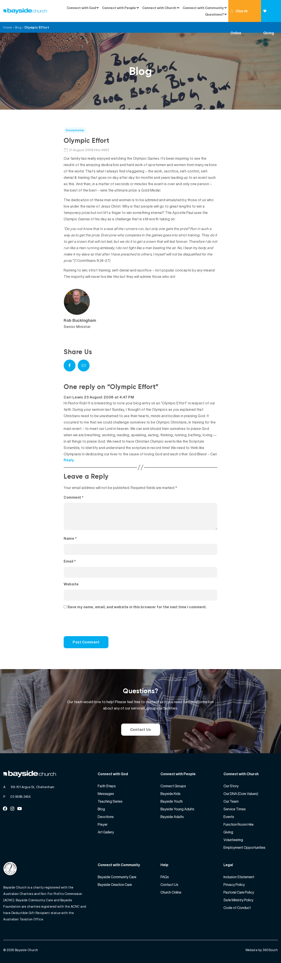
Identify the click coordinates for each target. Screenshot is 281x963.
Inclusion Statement (238, 877)
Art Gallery (106, 832)
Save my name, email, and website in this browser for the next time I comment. (137, 607)
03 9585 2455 (20, 796)
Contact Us (140, 729)
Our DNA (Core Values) (240, 793)
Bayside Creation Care (115, 884)
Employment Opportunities (244, 847)
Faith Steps (107, 786)
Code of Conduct (237, 907)
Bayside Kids (170, 793)
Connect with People (119, 8)
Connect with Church (159, 8)
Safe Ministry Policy (238, 900)
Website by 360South (261, 950)
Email (70, 561)
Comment (74, 497)
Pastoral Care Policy (238, 892)
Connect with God (81, 8)
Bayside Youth (171, 801)
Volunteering (233, 839)
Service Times (234, 809)
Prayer (103, 824)
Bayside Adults (172, 816)
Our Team (231, 801)
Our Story (231, 786)
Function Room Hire (238, 824)
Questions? (214, 14)
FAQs (164, 877)
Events (228, 816)
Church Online (239, 15)
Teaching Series (110, 801)
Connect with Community (203, 8)
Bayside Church (26, 950)
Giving (271, 11)
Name (70, 538)
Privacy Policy (234, 884)
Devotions (106, 816)
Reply (69, 460)
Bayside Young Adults (177, 809)
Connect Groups (173, 786)
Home (7, 27)
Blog (18, 27)
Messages (106, 793)
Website (71, 584)
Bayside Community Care (117, 877)
